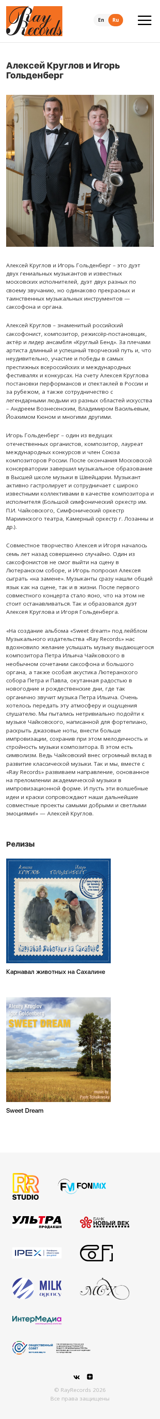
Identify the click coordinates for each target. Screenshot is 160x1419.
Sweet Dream (24, 1110)
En (101, 19)
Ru (115, 19)
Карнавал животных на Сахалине (55, 972)
